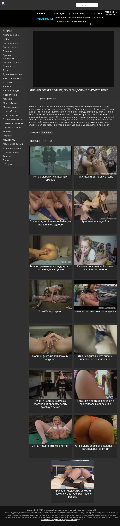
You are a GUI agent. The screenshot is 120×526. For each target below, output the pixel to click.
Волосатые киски (12, 62)
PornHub (41, 13)
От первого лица (12, 148)
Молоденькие (10, 107)
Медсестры (9, 140)
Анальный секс (11, 35)
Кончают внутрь (12, 90)
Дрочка (7, 70)
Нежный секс (10, 111)
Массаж (7, 99)
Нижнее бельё (11, 115)
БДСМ (6, 39)
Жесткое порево (12, 78)
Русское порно (11, 152)
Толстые (7, 131)
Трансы (7, 156)
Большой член (10, 47)
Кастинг (7, 86)
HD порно (8, 164)
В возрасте (9, 51)
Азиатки (7, 31)
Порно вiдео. (59, 13)
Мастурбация (10, 103)
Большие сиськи (12, 43)
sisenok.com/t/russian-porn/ (72, 21)
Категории (78, 13)
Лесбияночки (10, 95)
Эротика (7, 160)
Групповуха (9, 66)
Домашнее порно (12, 74)
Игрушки (7, 82)
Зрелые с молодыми (8, 56)
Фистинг (7, 135)
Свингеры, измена (13, 123)
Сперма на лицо (12, 127)
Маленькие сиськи (13, 144)
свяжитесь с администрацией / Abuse (59, 519)
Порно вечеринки (12, 119)
